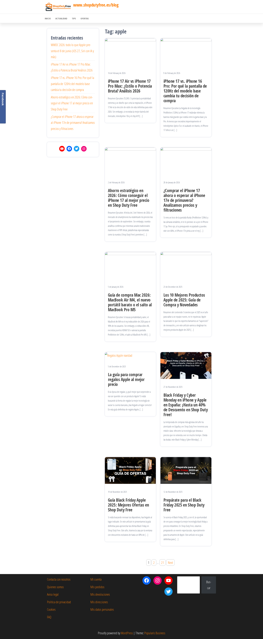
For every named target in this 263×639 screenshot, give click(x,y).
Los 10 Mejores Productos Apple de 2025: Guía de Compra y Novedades (184, 300)
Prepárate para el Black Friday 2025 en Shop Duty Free (183, 505)
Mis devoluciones (100, 594)
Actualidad (61, 18)
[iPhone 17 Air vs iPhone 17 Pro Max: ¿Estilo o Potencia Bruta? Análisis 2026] (130, 51)
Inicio (48, 18)
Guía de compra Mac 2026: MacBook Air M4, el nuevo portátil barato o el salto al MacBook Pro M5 (130, 302)
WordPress (127, 633)
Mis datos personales (102, 609)
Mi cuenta (96, 579)
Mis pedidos (97, 587)
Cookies (51, 609)
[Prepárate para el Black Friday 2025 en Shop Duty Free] (185, 470)
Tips (74, 18)
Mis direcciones (99, 602)
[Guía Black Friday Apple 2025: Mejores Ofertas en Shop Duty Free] (130, 470)
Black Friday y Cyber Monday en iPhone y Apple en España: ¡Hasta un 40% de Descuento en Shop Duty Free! (185, 404)
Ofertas (85, 18)
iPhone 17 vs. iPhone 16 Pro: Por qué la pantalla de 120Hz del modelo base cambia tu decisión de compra (185, 90)
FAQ (49, 617)
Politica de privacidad (59, 602)
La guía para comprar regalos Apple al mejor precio (126, 379)
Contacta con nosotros (58, 579)
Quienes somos (55, 587)
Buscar (208, 585)
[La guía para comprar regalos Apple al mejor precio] (118, 355)
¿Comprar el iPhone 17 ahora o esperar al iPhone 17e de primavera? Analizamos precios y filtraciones (184, 200)
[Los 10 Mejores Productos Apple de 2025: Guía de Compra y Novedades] (185, 265)
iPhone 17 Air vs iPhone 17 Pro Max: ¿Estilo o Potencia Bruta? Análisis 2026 (130, 86)
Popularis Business (154, 633)
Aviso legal (53, 594)
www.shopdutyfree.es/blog (96, 5)
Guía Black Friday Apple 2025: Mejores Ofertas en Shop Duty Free (128, 505)
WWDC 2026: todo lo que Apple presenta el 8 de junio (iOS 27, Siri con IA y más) (72, 50)
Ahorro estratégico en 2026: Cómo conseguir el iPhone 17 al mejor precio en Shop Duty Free (128, 198)
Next (170, 562)
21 (162, 562)
